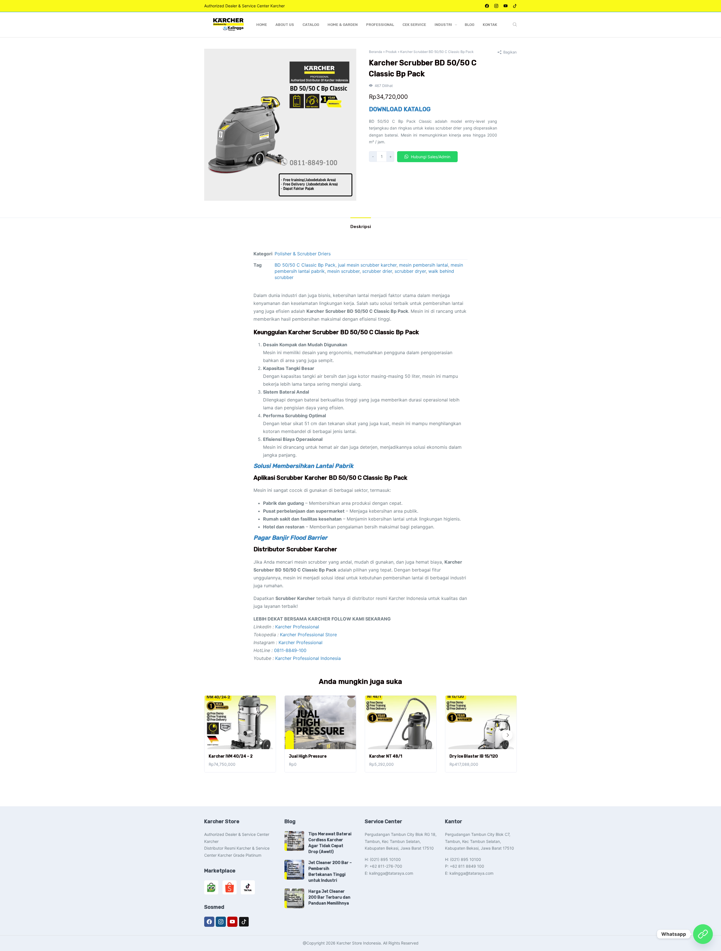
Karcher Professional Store (308, 634)
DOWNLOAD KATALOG (400, 109)
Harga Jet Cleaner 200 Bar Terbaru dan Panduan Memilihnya (329, 897)
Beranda (375, 52)
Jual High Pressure (307, 756)
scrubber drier (377, 271)
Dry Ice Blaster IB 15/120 (473, 756)
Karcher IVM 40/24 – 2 (231, 756)
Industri (443, 25)
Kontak (490, 25)
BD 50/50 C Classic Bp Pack (305, 265)
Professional (380, 25)
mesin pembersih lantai (423, 265)
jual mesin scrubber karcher (367, 265)
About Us (284, 25)
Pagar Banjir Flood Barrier (290, 537)
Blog (469, 25)
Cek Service (414, 25)
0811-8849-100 (290, 650)
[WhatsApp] (703, 934)
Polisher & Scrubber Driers (303, 253)
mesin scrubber (343, 271)
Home (261, 25)
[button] (507, 735)
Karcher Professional (297, 626)
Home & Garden (343, 25)
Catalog (310, 25)
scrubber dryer (410, 271)
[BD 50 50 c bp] (280, 124)
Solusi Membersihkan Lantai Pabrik (303, 465)
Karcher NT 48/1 (385, 756)
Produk (391, 52)
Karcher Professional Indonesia (308, 658)
